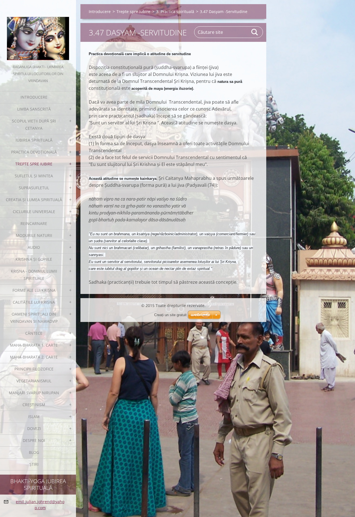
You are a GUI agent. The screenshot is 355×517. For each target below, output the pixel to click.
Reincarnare (34, 223)
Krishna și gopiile (34, 259)
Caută (254, 32)
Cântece (33, 333)
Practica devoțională (34, 152)
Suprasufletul (34, 187)
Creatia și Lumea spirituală (34, 199)
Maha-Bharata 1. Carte (34, 345)
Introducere (34, 97)
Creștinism (33, 404)
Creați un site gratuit (170, 315)
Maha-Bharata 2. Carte (34, 357)
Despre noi (34, 440)
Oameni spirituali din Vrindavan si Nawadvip (34, 317)
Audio (34, 247)
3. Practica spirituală (175, 11)
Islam (34, 416)
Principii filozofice (34, 369)
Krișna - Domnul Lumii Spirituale (34, 274)
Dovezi (34, 428)
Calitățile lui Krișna (34, 302)
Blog (34, 452)
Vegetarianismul (33, 380)
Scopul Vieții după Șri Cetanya (34, 124)
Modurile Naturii (34, 235)
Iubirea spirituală (34, 140)
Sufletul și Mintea (34, 175)
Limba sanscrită (34, 109)
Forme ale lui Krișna (33, 290)
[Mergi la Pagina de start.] (38, 31)
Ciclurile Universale (34, 211)
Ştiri (34, 464)
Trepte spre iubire (33, 164)
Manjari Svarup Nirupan (34, 392)
